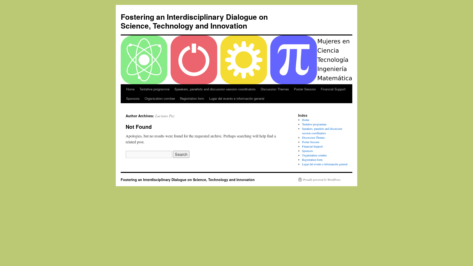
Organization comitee (160, 98)
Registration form (192, 98)
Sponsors (133, 98)
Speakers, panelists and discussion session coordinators (215, 89)
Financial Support (333, 89)
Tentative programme (154, 89)
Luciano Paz (165, 115)
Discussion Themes (275, 89)
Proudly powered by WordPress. (322, 180)
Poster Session (305, 89)
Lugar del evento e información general (236, 98)
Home (130, 89)
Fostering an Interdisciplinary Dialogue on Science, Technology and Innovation (194, 21)
